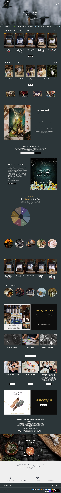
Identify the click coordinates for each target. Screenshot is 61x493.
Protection (41, 250)
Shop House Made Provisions (44, 324)
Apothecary (8, 256)
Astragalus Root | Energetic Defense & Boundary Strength (52, 276)
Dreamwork (30, 250)
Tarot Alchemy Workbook (44, 132)
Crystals (30, 298)
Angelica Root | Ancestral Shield (30, 276)
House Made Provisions (12, 62)
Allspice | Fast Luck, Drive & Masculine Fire (20, 276)
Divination (19, 250)
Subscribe (38, 153)
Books (41, 298)
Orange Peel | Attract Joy (30, 49)
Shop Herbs (35, 22)
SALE (46, 3)
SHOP (19, 3)
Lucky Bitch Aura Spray (52, 78)
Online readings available (34, 428)
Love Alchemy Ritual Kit (41, 78)
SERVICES (33, 3)
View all (30, 56)
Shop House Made (27, 22)
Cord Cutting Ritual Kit (19, 78)
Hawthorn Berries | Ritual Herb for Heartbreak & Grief (20, 50)
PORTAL (42, 3)
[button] (58, 4)
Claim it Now (43, 405)
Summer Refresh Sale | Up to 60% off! (17, 30)
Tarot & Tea (28, 351)
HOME (15, 3)
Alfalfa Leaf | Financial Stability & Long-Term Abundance (8, 276)
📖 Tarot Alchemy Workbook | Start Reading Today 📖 (33, 26)
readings (48, 316)
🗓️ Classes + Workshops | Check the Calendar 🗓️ (11, 26)
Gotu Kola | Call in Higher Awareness (9, 50)
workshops (45, 317)
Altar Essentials (19, 298)
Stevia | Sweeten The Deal (52, 49)
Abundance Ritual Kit (8, 78)
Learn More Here (12, 183)
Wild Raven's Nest (7, 490)
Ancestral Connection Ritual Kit (30, 79)
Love (52, 250)
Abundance (9, 250)
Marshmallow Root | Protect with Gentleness (41, 50)
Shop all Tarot (44, 134)
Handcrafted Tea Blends (9, 298)
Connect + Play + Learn (30, 355)
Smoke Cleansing (52, 298)
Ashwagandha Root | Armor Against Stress (41, 276)
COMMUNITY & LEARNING (26, 3)
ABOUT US (38, 3)
